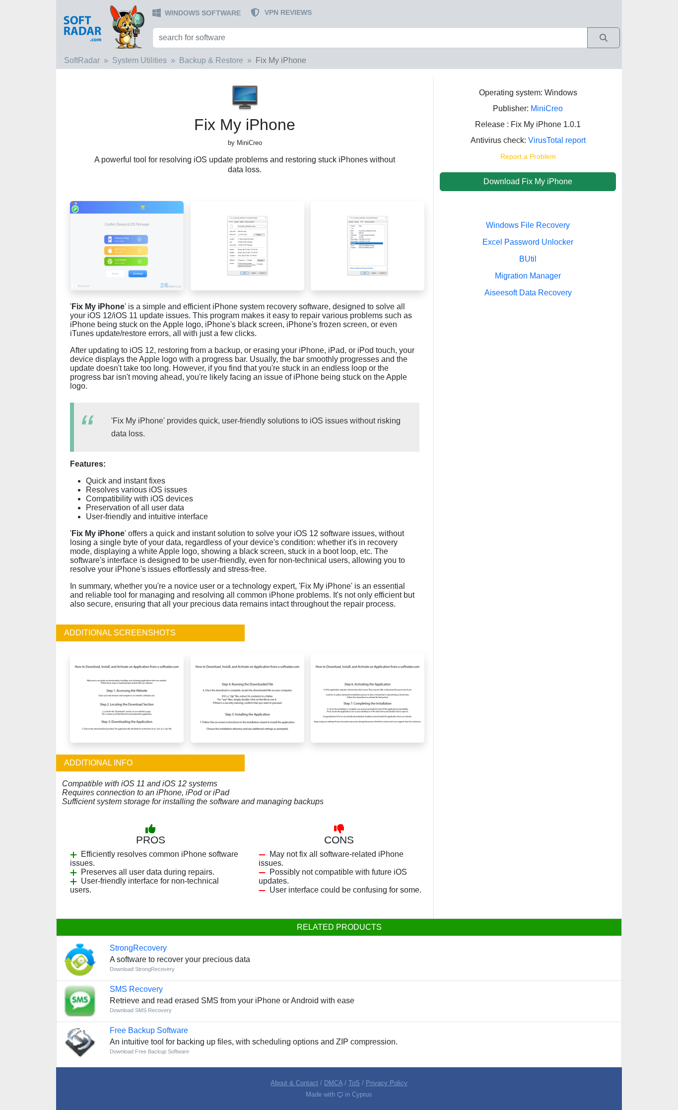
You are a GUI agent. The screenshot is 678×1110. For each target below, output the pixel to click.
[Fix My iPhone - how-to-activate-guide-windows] (367, 697)
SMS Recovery (136, 989)
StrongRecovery (138, 948)
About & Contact (294, 1083)
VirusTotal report (557, 140)
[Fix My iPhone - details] (367, 245)
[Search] (603, 37)
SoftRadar (82, 60)
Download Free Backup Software (149, 1051)
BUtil (528, 259)
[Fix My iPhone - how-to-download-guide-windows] (127, 697)
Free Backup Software (149, 1030)
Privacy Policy (386, 1083)
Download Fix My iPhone (527, 181)
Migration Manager (528, 276)
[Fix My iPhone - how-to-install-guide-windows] (247, 697)
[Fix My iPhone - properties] (247, 245)
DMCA (333, 1083)
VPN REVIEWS (288, 12)
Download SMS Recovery (141, 1010)
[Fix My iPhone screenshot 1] (127, 245)
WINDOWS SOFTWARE (203, 13)
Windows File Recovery (528, 225)
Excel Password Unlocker (527, 242)
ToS (354, 1083)
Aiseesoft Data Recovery (528, 292)
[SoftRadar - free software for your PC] (103, 26)
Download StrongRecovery (142, 969)
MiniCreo (547, 108)
